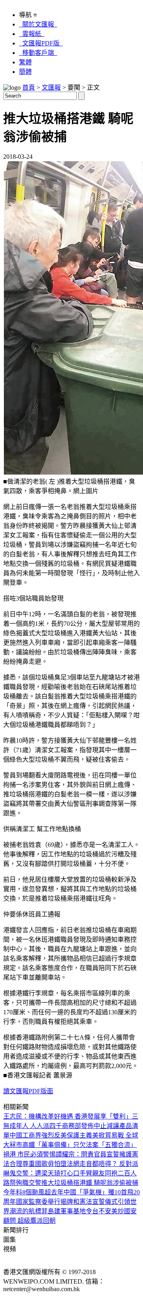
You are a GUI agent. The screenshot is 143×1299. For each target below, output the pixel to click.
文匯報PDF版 (41, 43)
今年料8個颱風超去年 (33, 1192)
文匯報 (51, 87)
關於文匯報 (38, 24)
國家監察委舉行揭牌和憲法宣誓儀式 (67, 1201)
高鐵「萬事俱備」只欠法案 (60, 1144)
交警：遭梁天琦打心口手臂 (54, 1173)
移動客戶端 (38, 52)
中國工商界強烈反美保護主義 (51, 1135)
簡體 (25, 71)
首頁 (28, 87)
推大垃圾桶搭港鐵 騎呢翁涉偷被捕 (89, 1182)
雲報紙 (31, 33)
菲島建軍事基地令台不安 (76, 1211)
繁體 (25, 62)
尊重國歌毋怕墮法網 (50, 1163)
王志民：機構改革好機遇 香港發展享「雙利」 (67, 1116)
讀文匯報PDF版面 (28, 1091)
